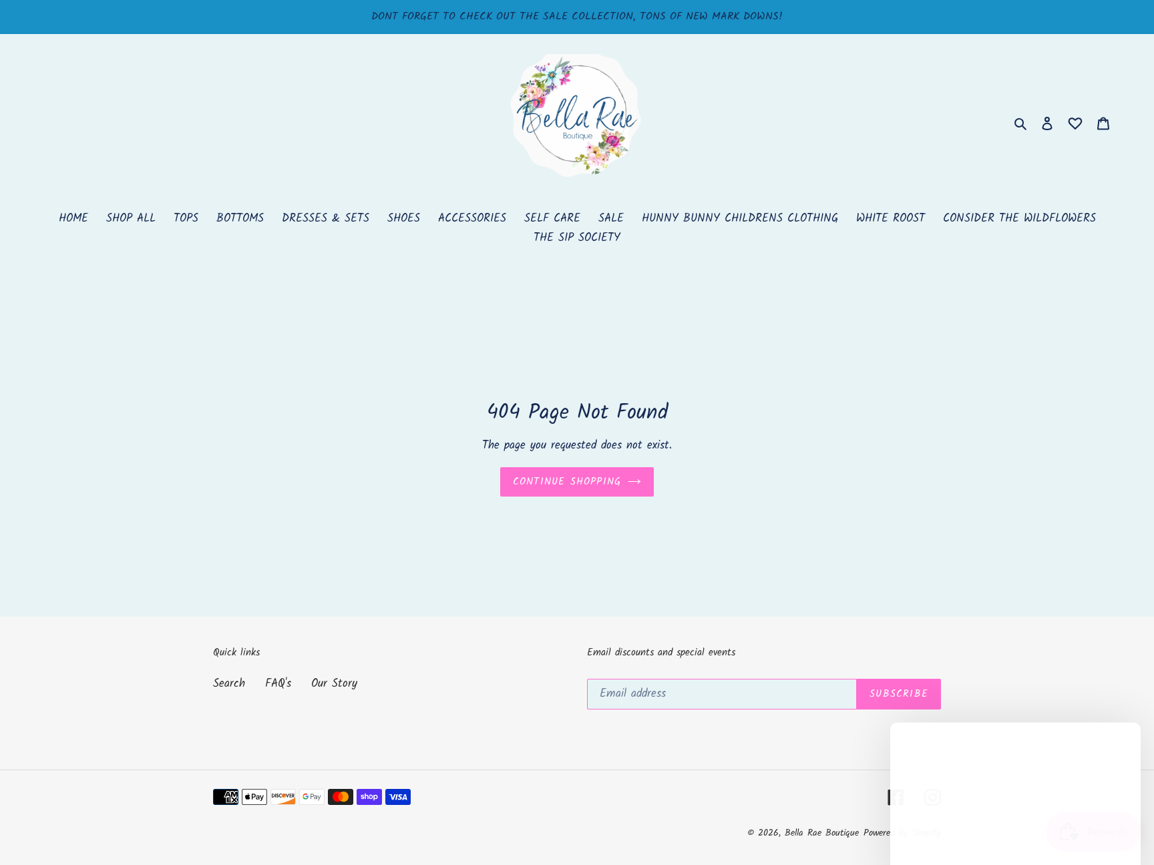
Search (229, 684)
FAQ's (278, 684)
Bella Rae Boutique (822, 833)
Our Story (334, 684)
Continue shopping (567, 482)
